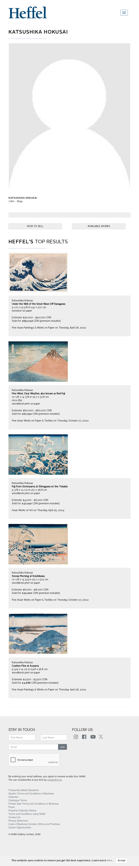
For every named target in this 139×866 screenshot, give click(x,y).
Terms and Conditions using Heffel (26, 813)
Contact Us (14, 817)
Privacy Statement (18, 820)
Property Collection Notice (22, 810)
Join (62, 747)
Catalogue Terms (17, 800)
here (109, 860)
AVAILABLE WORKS (99, 226)
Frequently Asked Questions (23, 790)
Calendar (13, 796)
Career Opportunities (19, 827)
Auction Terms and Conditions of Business (31, 793)
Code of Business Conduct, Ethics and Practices (34, 824)
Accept (121, 860)
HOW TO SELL (35, 226)
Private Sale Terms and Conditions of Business (33, 803)
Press (11, 807)
